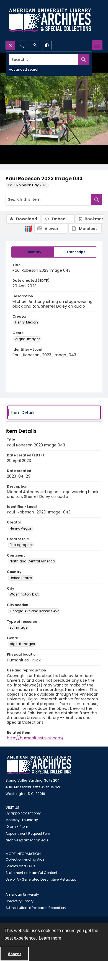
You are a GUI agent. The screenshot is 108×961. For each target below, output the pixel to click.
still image (18, 627)
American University (22, 894)
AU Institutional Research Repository (36, 907)
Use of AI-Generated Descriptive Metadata (41, 879)
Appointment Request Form (29, 833)
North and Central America (32, 561)
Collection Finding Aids (25, 859)
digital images (27, 339)
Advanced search (24, 69)
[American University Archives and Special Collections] (39, 765)
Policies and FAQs (20, 866)
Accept (14, 954)
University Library (20, 901)
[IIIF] (28, 228)
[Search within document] (96, 199)
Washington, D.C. (24, 594)
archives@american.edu (27, 840)
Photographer (21, 544)
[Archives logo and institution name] (50, 20)
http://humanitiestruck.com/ (35, 738)
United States (21, 577)
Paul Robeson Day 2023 (28, 185)
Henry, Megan (26, 322)
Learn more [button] (50, 938)
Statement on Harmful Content (31, 872)
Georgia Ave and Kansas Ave (34, 611)
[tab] (32, 252)
